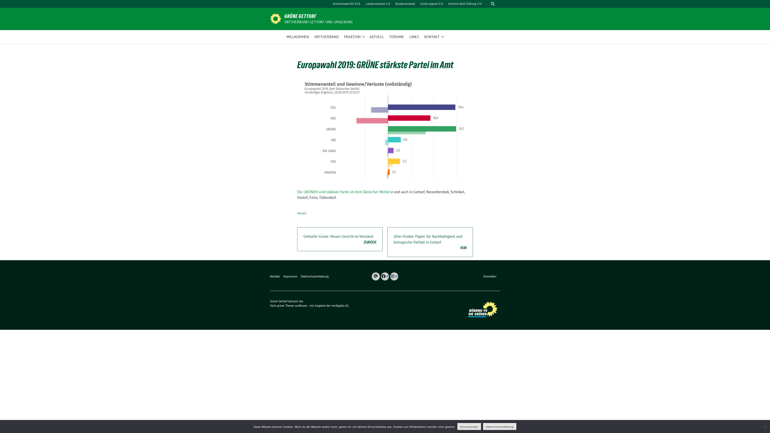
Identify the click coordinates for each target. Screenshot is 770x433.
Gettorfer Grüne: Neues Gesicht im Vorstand (339, 239)
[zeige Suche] (493, 4)
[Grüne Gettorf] (275, 18)
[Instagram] (394, 276)
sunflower (301, 306)
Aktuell (301, 213)
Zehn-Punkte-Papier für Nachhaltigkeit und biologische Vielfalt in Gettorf (430, 242)
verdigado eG (339, 306)
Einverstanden (469, 426)
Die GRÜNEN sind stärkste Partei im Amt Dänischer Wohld (343, 191)
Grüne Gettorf (300, 16)
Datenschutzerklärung (500, 426)
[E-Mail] (376, 276)
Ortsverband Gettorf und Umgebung (318, 22)
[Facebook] (385, 276)
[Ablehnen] (765, 427)
